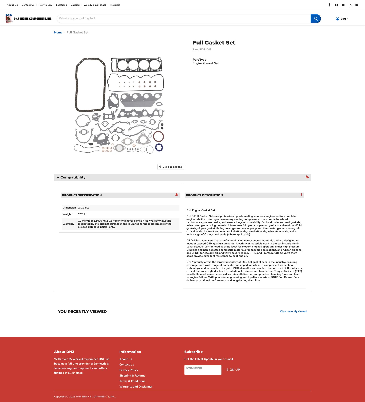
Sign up (233, 370)
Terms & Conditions (132, 381)
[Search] (316, 18)
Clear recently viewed (293, 311)
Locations (61, 5)
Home (58, 32)
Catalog (75, 5)
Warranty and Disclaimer (135, 387)
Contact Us (28, 5)
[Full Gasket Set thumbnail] (54, 182)
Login (344, 18)
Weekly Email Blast (95, 5)
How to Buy (45, 5)
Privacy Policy (128, 370)
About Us (12, 5)
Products (115, 5)
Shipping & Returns (132, 375)
